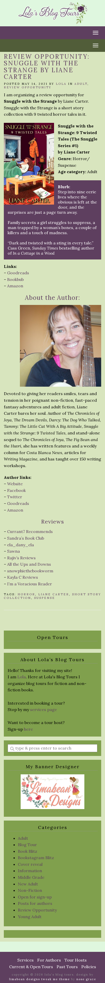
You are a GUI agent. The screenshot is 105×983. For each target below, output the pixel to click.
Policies (88, 966)
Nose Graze (86, 979)
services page (43, 709)
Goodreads (18, 272)
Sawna (13, 551)
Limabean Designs (24, 979)
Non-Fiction (30, 890)
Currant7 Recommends (30, 531)
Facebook (16, 490)
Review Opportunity (27, 87)
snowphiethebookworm (30, 570)
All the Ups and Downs (29, 564)
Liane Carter (53, 594)
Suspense (44, 598)
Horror (26, 594)
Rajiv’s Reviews (21, 557)
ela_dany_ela (20, 544)
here (28, 729)
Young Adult (30, 916)
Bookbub (15, 279)
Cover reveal (30, 864)
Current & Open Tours (31, 966)
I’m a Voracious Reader (29, 583)
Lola (61, 84)
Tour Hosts (75, 960)
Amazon (15, 285)
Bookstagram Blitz (36, 857)
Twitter (14, 496)
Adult (80, 84)
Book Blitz (27, 851)
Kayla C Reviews (22, 577)
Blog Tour (27, 844)
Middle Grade (31, 877)
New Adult (28, 883)
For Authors (49, 960)
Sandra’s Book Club (25, 538)
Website (15, 483)
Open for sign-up (35, 896)
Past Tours (67, 966)
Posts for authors (35, 903)
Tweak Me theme (55, 979)
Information (30, 870)
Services (25, 960)
